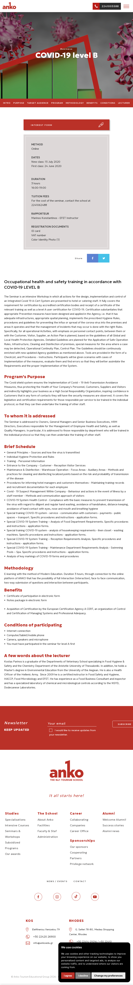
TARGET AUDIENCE (37, 103)
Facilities (44, 825)
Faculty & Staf (47, 831)
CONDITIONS (108, 103)
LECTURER (124, 103)
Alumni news (111, 831)
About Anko (45, 819)
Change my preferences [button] (108, 975)
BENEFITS (92, 103)
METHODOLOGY (75, 103)
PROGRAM (57, 103)
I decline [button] (83, 975)
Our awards (12, 854)
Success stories (113, 825)
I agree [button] (68, 975)
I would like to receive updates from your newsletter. (72, 732)
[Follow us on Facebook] (38, 899)
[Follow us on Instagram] (57, 899)
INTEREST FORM (41, 125)
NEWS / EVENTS (57, 881)
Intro (7, 103)
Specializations (15, 819)
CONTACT (79, 881)
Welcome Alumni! (114, 819)
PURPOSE (18, 103)
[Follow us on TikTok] (76, 899)
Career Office (79, 831)
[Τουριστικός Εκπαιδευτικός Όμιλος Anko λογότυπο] (14, 8)
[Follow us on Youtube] (95, 899)
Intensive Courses (17, 825)
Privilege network (82, 864)
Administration (48, 836)
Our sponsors (79, 846)
